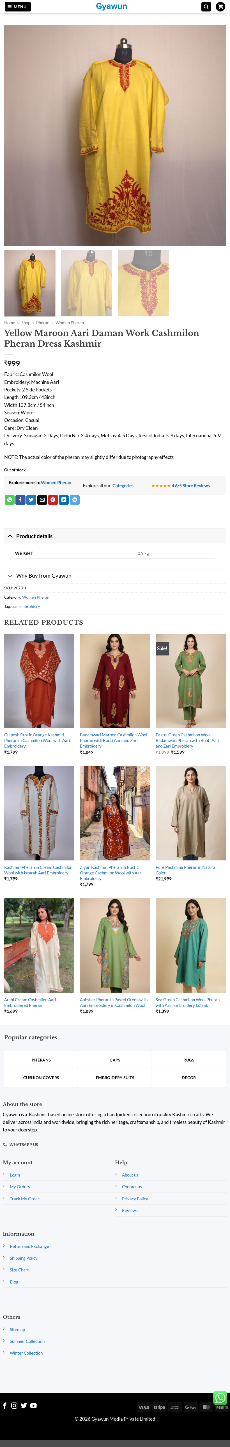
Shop (25, 322)
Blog (14, 1281)
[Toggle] (10, 535)
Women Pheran (70, 322)
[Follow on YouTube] (33, 1406)
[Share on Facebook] (20, 500)
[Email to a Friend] (42, 500)
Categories (123, 485)
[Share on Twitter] (31, 500)
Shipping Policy (24, 1258)
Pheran (42, 322)
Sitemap (17, 1329)
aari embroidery (26, 606)
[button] (18, 7)
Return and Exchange (29, 1246)
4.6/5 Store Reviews (191, 485)
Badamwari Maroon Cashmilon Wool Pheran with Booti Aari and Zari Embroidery (113, 740)
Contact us (132, 1186)
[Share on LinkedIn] (64, 500)
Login (15, 1174)
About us (130, 1174)
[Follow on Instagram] (14, 1406)
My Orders (20, 1186)
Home (9, 322)
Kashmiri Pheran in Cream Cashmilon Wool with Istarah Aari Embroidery (38, 870)
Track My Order (24, 1198)
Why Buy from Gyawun (44, 575)
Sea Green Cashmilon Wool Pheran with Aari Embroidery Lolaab (188, 1002)
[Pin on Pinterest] (53, 500)
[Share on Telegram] (75, 500)
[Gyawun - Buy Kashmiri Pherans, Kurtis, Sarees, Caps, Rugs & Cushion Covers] (115, 6)
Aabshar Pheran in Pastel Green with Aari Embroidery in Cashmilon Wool (114, 1002)
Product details (34, 536)
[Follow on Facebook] (5, 1406)
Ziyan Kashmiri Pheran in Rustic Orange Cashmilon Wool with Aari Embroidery (111, 873)
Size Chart (19, 1269)
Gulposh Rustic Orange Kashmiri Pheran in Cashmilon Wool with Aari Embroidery (37, 740)
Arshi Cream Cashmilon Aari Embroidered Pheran (30, 1002)
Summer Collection (27, 1341)
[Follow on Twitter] (24, 1406)
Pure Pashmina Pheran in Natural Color (186, 870)
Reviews (130, 1210)
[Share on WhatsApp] (10, 500)
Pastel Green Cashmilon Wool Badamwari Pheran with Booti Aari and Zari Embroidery (187, 740)
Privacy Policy (135, 1198)
